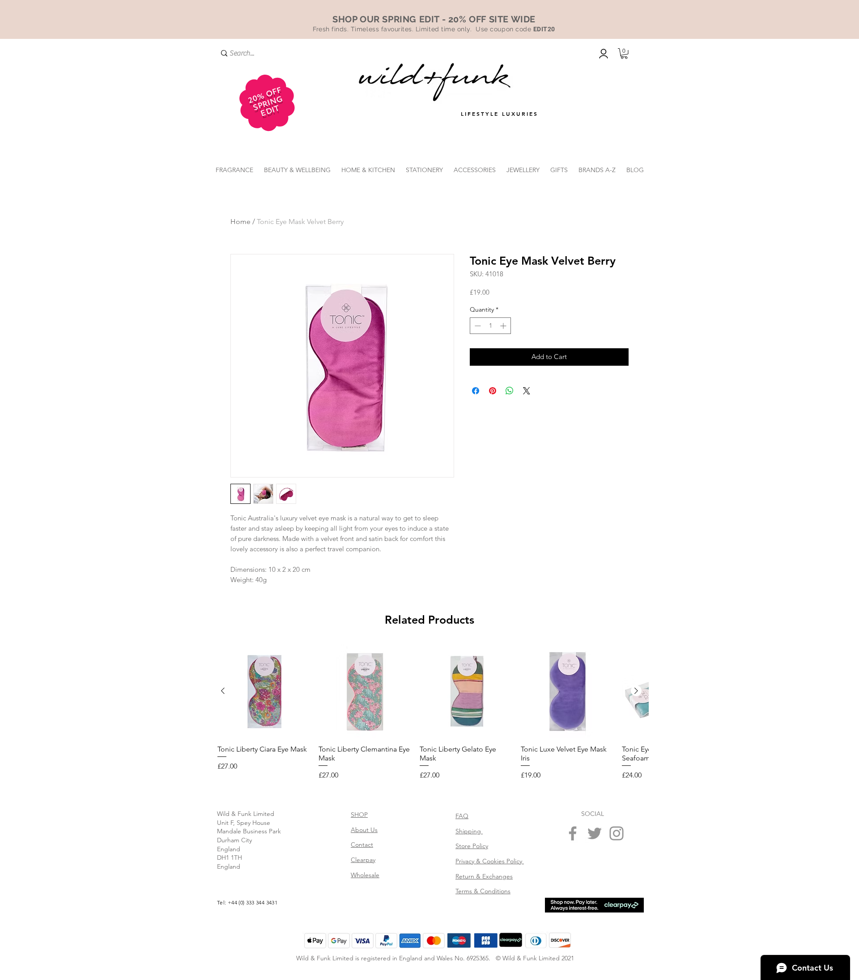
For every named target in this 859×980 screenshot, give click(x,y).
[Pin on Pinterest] (492, 390)
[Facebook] (572, 919)
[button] (624, 53)
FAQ (461, 902)
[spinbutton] (490, 326)
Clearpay (363, 946)
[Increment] (504, 326)
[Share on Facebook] (475, 390)
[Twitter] (594, 919)
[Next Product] (636, 776)
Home (240, 221)
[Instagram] (616, 919)
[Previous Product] (222, 776)
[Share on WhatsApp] (509, 390)
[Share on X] (526, 390)
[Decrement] (476, 326)
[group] (429, 798)
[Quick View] (264, 777)
